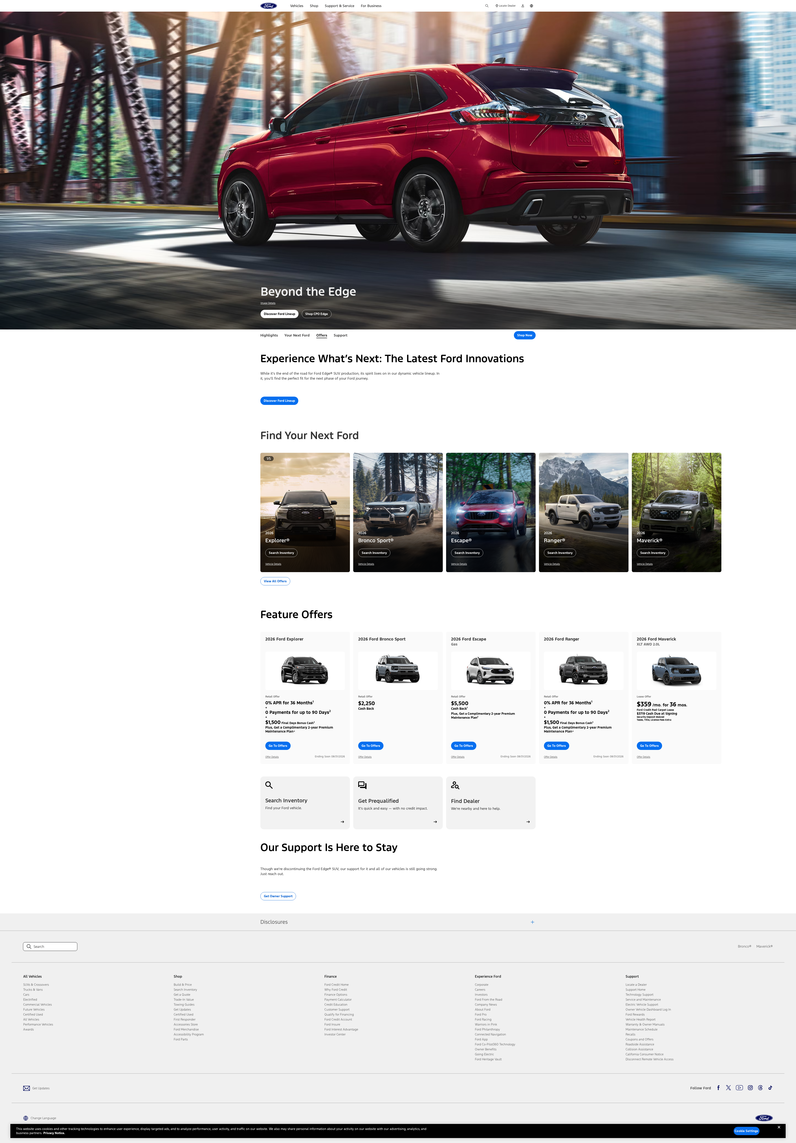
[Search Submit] (487, 5)
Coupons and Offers (639, 1039)
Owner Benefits (485, 1049)
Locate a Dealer (636, 985)
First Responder (184, 1019)
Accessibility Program (189, 1034)
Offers (321, 335)
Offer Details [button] (272, 757)
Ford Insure (332, 1024)
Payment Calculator (338, 999)
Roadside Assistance (640, 1044)
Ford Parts (181, 1039)
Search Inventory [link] (185, 990)
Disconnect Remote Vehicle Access (649, 1059)
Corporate (481, 985)
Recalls (630, 1034)
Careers (480, 990)
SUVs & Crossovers (36, 985)
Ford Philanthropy (487, 1029)
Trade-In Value (184, 999)
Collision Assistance (639, 1049)
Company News (486, 1004)
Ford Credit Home (336, 985)
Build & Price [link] (183, 985)
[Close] (779, 1130)
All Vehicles (31, 1019)
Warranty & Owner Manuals (645, 1024)
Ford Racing (483, 1019)
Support (340, 335)
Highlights (269, 335)
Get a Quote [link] (182, 994)
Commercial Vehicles (37, 1004)
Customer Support (336, 1009)
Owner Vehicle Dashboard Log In (648, 1009)
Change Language (43, 1118)
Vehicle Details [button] (273, 564)
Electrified (30, 999)
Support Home (636, 990)
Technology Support (639, 994)
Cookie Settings (746, 1131)
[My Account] (523, 6)
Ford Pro (481, 1014)
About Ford (482, 1009)
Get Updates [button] (182, 1009)
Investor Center (335, 1034)
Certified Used (33, 1014)
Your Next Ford (297, 335)
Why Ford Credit (335, 990)
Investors (481, 994)
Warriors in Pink (486, 1024)
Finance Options (335, 994)
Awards (28, 1029)
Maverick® (764, 946)
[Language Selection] (531, 6)
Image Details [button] (268, 303)
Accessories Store (186, 1024)
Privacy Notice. (54, 1133)
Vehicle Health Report (640, 1019)
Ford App (481, 1039)
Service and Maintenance (643, 999)
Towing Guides (184, 1004)
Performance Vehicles (38, 1024)
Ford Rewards (635, 1014)
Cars (26, 994)
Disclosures (274, 922)
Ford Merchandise (186, 1029)
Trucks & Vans (33, 990)
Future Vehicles (34, 1009)
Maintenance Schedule (642, 1029)
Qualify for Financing (339, 1014)
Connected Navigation (490, 1034)
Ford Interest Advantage (341, 1029)
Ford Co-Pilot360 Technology (495, 1044)
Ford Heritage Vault (488, 1059)
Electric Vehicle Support (642, 1004)
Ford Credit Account (338, 1019)
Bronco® (744, 946)
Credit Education (335, 1004)
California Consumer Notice (645, 1054)
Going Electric (484, 1054)
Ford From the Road (488, 999)
